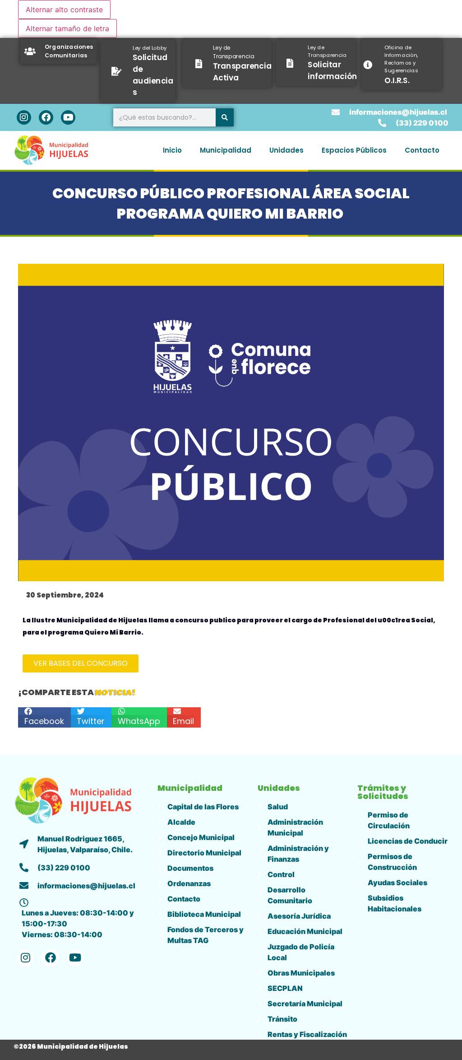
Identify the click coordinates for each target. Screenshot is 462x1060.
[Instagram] (24, 117)
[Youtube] (68, 117)
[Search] (225, 117)
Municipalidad (225, 150)
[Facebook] (46, 117)
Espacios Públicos (354, 150)
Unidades (286, 150)
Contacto (422, 150)
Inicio (172, 150)
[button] (44, 717)
